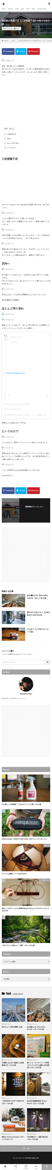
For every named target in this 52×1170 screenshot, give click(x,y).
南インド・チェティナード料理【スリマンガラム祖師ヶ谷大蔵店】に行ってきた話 (38, 1065)
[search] (47, 662)
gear (22, 9)
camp (17, 9)
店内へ (8, 139)
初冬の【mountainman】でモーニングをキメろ (13, 1138)
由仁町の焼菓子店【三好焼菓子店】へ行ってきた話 (35, 41)
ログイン (21, 654)
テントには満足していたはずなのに (14, 874)
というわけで (10, 148)
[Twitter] (20, 51)
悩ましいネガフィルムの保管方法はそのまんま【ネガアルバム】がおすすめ (25, 909)
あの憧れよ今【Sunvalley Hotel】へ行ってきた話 (37, 596)
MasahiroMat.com (32, 1158)
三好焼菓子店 (10, 134)
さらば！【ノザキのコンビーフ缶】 (38, 630)
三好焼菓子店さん (10, 415)
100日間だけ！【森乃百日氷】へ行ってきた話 (38, 1138)
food (17, 28)
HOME (6, 40)
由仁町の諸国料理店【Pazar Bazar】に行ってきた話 (37, 1102)
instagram (26, 1168)
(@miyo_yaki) (22, 415)
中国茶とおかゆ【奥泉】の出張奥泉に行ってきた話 (13, 1064)
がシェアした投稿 (34, 415)
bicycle (10, 9)
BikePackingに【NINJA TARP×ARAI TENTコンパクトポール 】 (24, 839)
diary (33, 9)
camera (47, 880)
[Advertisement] (26, 99)
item (28, 9)
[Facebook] (8, 51)
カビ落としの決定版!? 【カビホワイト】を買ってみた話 (21, 804)
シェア (15, 1168)
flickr (36, 1168)
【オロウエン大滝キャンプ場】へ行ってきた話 (18, 945)
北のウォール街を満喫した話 (12, 1027)
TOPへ (46, 1168)
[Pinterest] (33, 51)
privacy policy (42, 9)
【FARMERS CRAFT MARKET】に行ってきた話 (13, 1102)
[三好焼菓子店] (8, 60)
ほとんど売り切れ (12, 143)
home (4, 9)
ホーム (5, 1168)
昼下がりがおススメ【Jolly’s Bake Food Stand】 (38, 613)
